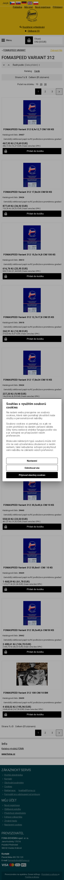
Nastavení (32, 461)
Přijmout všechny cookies (32, 475)
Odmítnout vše (32, 468)
